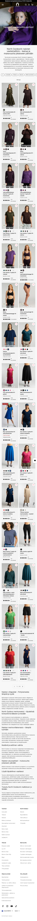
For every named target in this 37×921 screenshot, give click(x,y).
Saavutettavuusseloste (8, 897)
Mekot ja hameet (30, 74)
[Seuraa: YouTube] (11, 906)
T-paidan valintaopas (25, 854)
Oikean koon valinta (25, 863)
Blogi (3, 857)
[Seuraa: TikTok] (16, 906)
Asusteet (4, 826)
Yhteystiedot (5, 868)
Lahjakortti (4, 837)
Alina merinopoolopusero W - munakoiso (9, 153)
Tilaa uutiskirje (6, 866)
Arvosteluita (5, 860)
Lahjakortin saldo (6, 863)
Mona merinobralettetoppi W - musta (10, 313)
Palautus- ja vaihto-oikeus (9, 882)
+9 (13, 231)
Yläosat (15, 74)
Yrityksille (22, 823)
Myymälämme (24, 814)
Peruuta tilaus (24, 885)
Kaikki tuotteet (6, 834)
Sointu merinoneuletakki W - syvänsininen (9, 353)
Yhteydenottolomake (26, 880)
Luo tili (3, 848)
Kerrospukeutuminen (26, 860)
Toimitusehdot (6, 880)
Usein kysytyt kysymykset (27, 882)
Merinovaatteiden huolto (27, 857)
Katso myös (5, 829)
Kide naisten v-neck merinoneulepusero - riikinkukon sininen (9, 594)
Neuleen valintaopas (25, 848)
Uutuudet (8, 74)
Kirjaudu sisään (6, 846)
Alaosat (21, 74)
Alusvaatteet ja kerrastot (8, 823)
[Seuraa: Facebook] (3, 906)
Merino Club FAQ (6, 854)
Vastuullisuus (23, 817)
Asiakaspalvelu (24, 877)
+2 (30, 349)
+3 (13, 390)
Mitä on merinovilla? (25, 846)
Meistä (22, 812)
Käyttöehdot (5, 877)
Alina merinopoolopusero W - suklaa (26, 153)
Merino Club (5, 831)
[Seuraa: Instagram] (7, 906)
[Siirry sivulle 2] (22, 686)
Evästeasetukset (6, 900)
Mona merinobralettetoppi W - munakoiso (27, 274)
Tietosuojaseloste (6, 890)
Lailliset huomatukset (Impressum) (7, 886)
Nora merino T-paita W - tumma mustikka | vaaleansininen (10, 553)
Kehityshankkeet (24, 820)
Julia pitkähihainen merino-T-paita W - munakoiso (8, 194)
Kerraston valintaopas (26, 851)
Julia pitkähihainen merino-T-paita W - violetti (25, 194)
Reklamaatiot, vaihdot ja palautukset (8, 894)
